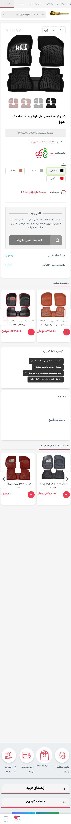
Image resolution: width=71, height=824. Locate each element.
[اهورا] (41, 153)
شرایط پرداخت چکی (36, 4)
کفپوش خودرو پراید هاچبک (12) (48, 367)
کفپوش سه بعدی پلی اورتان (42, 142)
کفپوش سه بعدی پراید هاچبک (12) (46, 361)
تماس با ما (7, 4)
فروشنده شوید (49, 4)
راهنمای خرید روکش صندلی (64, 4)
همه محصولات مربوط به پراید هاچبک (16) (43, 373)
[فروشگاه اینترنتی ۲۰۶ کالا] (59, 13)
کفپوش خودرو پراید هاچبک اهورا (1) (46, 379)
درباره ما (21, 4)
